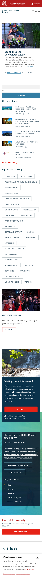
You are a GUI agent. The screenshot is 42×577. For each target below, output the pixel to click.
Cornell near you (14, 497)
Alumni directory (14, 501)
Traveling (25, 270)
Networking (11, 254)
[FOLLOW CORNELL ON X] (3, 548)
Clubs (9, 485)
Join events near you (11, 314)
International (12, 237)
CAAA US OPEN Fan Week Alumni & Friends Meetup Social (27, 132)
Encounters (26, 215)
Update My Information (18, 465)
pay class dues (26, 457)
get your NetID (10, 457)
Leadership (30, 237)
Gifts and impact (13, 232)
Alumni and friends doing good (21, 182)
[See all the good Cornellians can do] (7, 108)
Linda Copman (14, 72)
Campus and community (17, 198)
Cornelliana (29, 209)
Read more (29, 66)
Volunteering (12, 281)
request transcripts (11, 454)
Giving (30, 232)
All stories (26, 176)
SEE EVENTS (9, 329)
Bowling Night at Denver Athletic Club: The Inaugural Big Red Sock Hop (27, 121)
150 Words (10, 176)
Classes (10, 489)
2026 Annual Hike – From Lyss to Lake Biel (26, 143)
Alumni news (11, 187)
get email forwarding (28, 454)
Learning (9, 243)
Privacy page (29, 569)
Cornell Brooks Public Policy (24, 153)
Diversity (9, 215)
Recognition (11, 265)
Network (10, 493)
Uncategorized (12, 276)
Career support (12, 204)
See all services (14, 472)
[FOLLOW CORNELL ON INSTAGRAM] (15, 548)
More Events (8, 162)
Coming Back (11, 209)
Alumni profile (12, 193)
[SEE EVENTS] (21, 300)
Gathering (10, 226)
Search (21, 95)
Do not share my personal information (16, 573)
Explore (21, 409)
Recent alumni (12, 259)
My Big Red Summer (14, 248)
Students (28, 265)
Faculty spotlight (14, 220)
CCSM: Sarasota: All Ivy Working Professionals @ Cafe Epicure (26, 109)
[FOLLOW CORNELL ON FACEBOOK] (7, 548)
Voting (28, 281)
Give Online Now (21, 531)
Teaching (9, 270)
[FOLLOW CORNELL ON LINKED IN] (11, 548)
